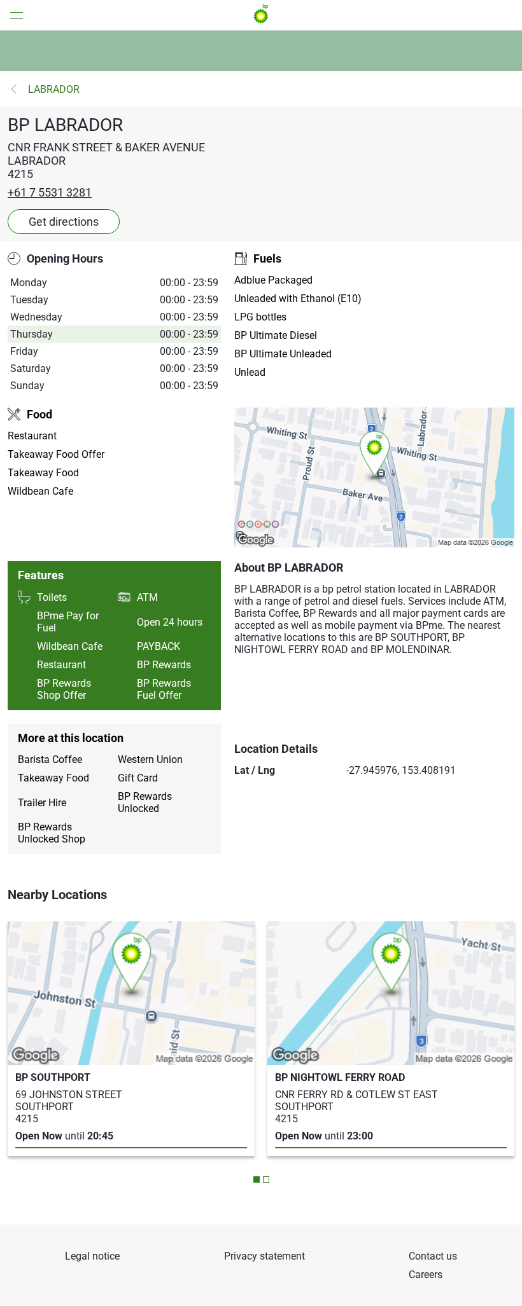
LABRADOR (54, 89)
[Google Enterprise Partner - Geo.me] (258, 525)
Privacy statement (264, 1256)
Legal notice (92, 1256)
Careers (425, 1274)
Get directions (64, 221)
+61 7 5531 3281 (50, 192)
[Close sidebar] (12, 15)
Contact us (433, 1256)
